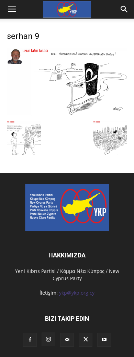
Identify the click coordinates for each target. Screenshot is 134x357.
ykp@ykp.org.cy (76, 292)
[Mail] (67, 340)
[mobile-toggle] (12, 9)
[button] (124, 9)
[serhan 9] (67, 113)
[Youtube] (104, 340)
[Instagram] (48, 339)
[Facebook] (30, 340)
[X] (85, 340)
